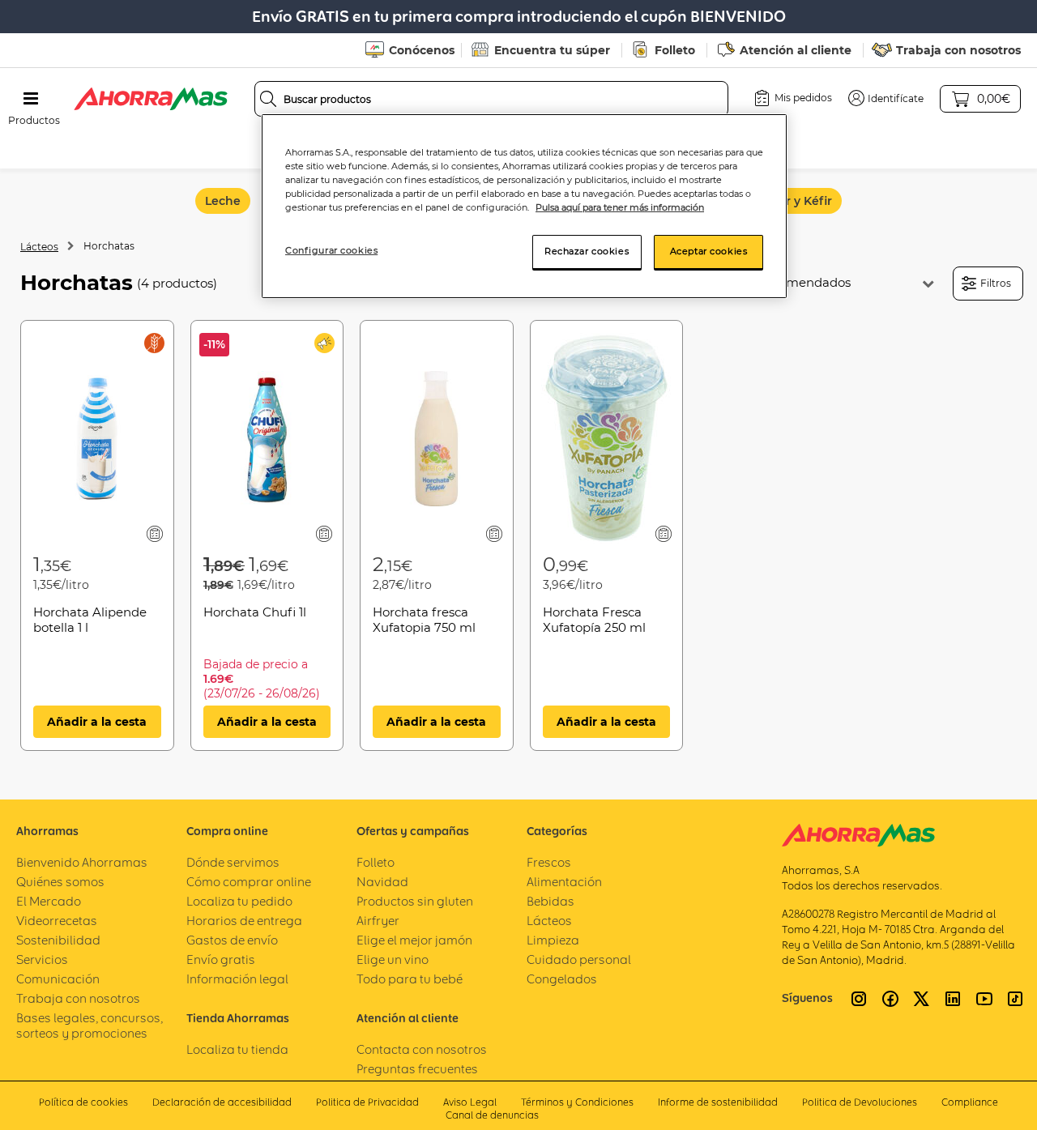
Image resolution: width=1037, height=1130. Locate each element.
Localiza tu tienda (237, 1049)
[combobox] (491, 99)
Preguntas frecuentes (417, 1069)
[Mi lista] (154, 533)
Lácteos (39, 247)
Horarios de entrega (244, 920)
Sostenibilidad (58, 940)
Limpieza (553, 940)
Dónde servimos (233, 862)
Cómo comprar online (248, 881)
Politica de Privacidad (367, 1102)
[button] (886, 98)
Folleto (675, 50)
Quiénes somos (60, 881)
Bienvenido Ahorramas (81, 862)
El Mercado (48, 901)
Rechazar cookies (586, 251)
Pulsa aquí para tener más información (620, 207)
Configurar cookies (331, 250)
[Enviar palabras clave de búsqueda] (268, 99)
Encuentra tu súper (552, 50)
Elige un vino (392, 959)
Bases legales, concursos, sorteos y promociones (89, 1025)
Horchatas (108, 246)
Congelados (562, 979)
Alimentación (564, 881)
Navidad (382, 881)
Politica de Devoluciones (859, 1102)
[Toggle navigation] (30, 99)
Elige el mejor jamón (414, 940)
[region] (524, 206)
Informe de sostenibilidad (718, 1102)
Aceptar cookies (709, 251)
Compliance (969, 1102)
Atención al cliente (795, 50)
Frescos (549, 862)
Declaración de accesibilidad (222, 1102)
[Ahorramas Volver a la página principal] (151, 98)
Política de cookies (83, 1102)
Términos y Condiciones (577, 1102)
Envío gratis (220, 959)
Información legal (237, 979)
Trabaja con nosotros (958, 50)
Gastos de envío (232, 940)
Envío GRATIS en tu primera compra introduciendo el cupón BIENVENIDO (519, 16)
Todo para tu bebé (409, 979)
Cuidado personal (579, 959)
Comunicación (58, 979)
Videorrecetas (56, 920)
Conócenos (421, 50)
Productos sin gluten (414, 901)
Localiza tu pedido (239, 901)
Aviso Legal (470, 1102)
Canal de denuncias (492, 1115)
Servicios (42, 959)
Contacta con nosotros (421, 1049)
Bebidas (550, 901)
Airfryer (377, 920)
